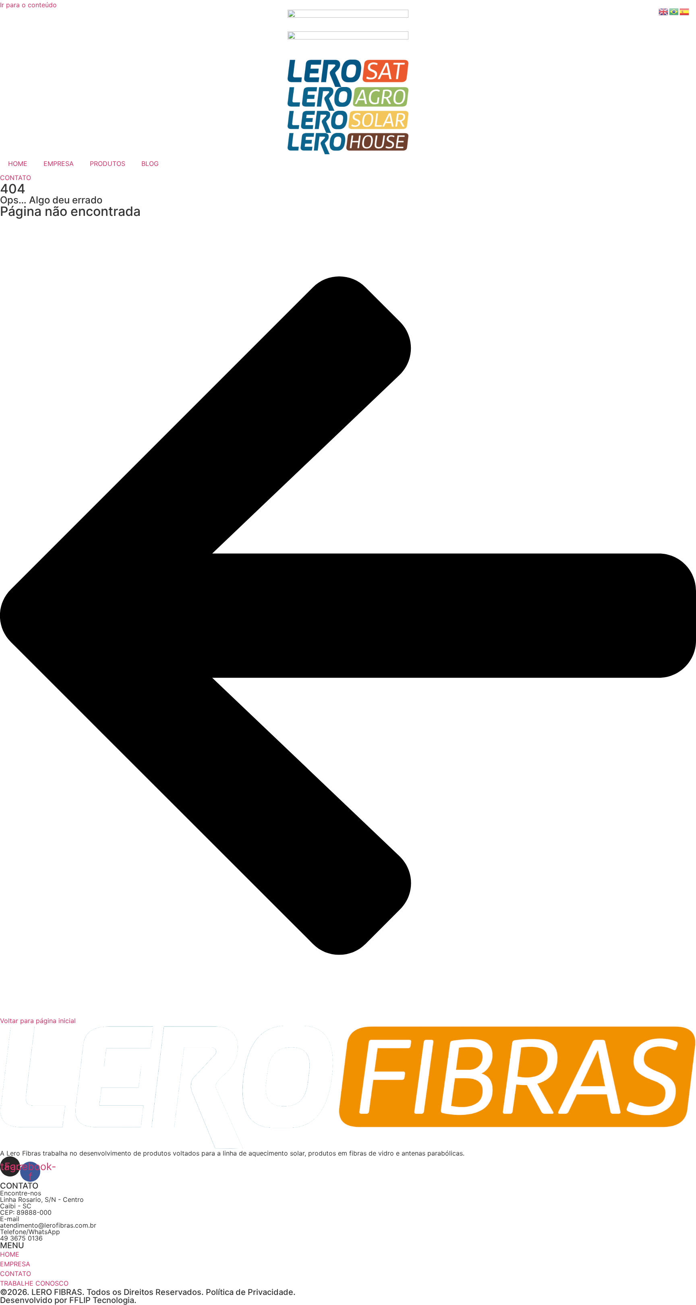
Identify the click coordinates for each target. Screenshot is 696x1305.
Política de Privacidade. (251, 1292)
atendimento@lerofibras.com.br (48, 1225)
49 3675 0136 (21, 1238)
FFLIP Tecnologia (101, 1300)
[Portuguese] (674, 11)
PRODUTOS (107, 164)
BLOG (150, 164)
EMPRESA (59, 164)
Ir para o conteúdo (28, 5)
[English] (664, 11)
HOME (17, 164)
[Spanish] (684, 11)
